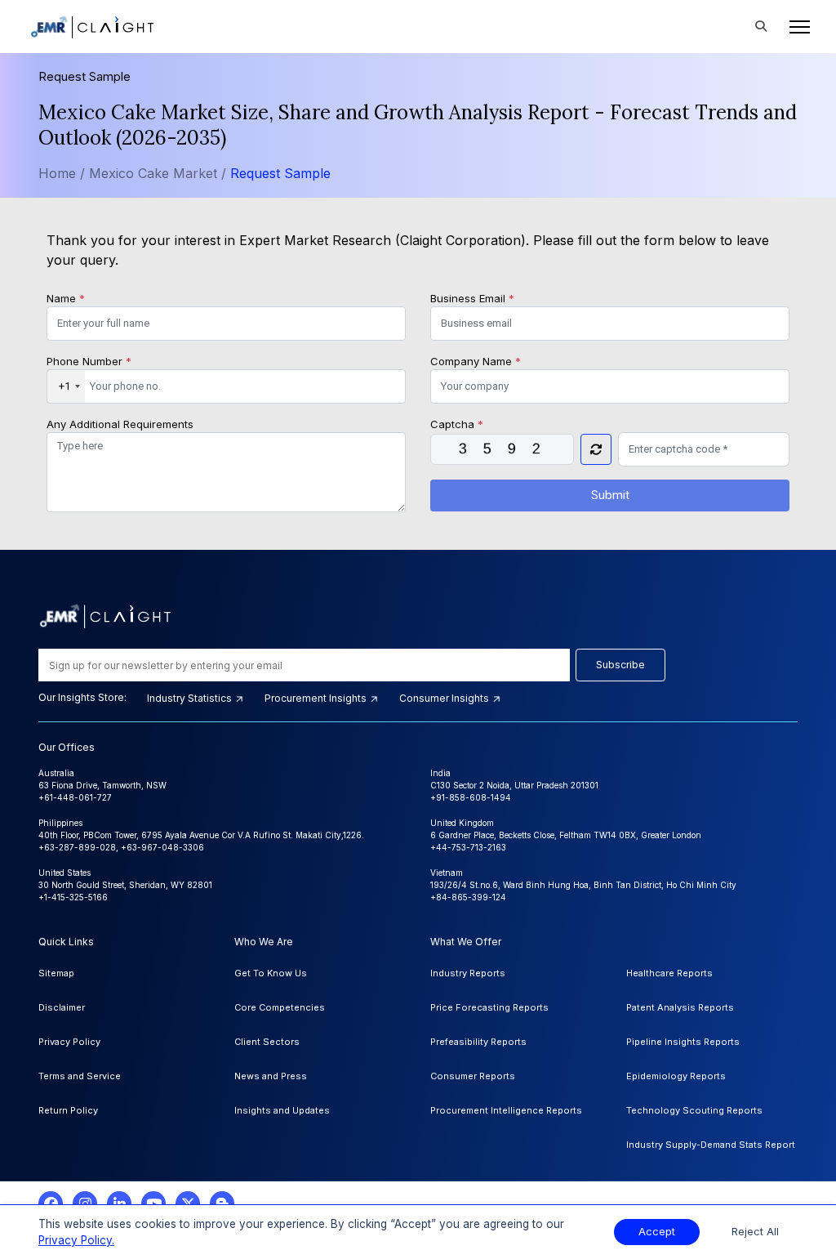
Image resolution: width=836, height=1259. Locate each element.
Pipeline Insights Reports (683, 1041)
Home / (61, 173)
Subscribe (620, 665)
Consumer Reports (472, 1076)
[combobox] (66, 386)
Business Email (472, 298)
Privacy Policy (69, 1041)
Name (66, 298)
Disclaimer (61, 1007)
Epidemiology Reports (676, 1076)
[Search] (761, 27)
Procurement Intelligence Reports (506, 1110)
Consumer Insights (445, 698)
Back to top (40, 1195)
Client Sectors (267, 1041)
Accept (656, 1232)
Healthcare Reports (669, 973)
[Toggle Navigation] (795, 27)
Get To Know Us (270, 973)
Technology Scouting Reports (694, 1110)
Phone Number (89, 361)
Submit (610, 494)
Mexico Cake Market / (159, 173)
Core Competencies (279, 1007)
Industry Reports (467, 973)
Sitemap (56, 973)
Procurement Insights (317, 698)
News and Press (270, 1076)
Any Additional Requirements (120, 424)
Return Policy (68, 1110)
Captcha (456, 424)
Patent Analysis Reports (680, 1007)
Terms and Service (79, 1076)
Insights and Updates (282, 1110)
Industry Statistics (190, 698)
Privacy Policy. (76, 1240)
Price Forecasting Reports (489, 1007)
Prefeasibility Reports (478, 1041)
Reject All (755, 1232)
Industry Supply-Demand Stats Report (710, 1144)
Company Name (475, 361)
